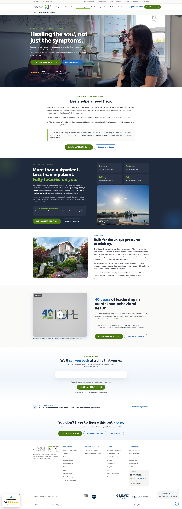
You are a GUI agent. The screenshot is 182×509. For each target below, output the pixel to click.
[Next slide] (85, 257)
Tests (111, 7)
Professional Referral (89, 1)
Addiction (66, 467)
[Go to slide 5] (62, 275)
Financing (118, 1)
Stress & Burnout (68, 473)
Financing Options (134, 450)
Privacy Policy (137, 505)
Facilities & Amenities (113, 457)
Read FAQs (115, 433)
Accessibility (146, 505)
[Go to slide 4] (60, 275)
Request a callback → (72, 62)
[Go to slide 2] (56, 275)
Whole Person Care (113, 453)
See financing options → (140, 407)
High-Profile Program (91, 450)
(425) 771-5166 (138, 481)
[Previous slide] (35, 257)
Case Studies (146, 1)
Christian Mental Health (70, 480)
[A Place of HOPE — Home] (43, 7)
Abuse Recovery (68, 477)
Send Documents (134, 467)
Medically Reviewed (113, 473)
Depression (66, 453)
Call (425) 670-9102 (70, 433)
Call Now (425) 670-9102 (47, 62)
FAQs (111, 1)
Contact (109, 477)
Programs (59, 7)
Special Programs (82, 7)
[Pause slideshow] (65, 276)
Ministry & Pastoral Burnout (93, 453)
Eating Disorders (68, 460)
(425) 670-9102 (141, 478)
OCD (64, 470)
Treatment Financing (135, 453)
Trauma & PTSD (68, 463)
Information (69, 7)
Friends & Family (102, 1)
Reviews (127, 1)
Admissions (120, 7)
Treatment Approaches (98, 7)
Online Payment (133, 463)
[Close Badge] (19, 494)
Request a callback (106, 147)
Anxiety (65, 457)
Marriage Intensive (90, 457)
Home (34, 12)
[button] (177, 505)
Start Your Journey (152, 7)
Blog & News (136, 1)
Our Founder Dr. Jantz (113, 450)
